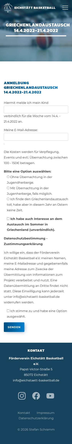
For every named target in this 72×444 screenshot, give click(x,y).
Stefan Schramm (42, 429)
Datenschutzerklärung (36, 418)
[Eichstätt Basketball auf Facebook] (36, 396)
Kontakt (24, 413)
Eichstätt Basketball (34, 7)
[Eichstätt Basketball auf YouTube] (50, 396)
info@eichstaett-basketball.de (36, 380)
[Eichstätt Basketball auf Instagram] (22, 396)
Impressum (46, 413)
